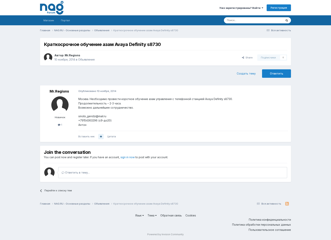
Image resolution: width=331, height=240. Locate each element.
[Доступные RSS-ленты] (287, 203)
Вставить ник (86, 136)
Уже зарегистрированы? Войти (240, 7)
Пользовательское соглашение (270, 229)
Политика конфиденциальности (270, 219)
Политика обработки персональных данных (261, 224)
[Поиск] (287, 20)
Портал (65, 20)
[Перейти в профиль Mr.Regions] (48, 57)
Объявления (86, 59)
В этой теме (270, 20)
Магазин (48, 20)
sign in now (127, 157)
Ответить (276, 73)
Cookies (190, 215)
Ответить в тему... (77, 172)
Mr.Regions (72, 55)
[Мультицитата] (101, 136)
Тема (151, 215)
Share (248, 57)
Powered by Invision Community (165, 234)
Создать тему (246, 73)
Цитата (111, 136)
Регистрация (279, 7)
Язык (138, 215)
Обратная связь (171, 215)
